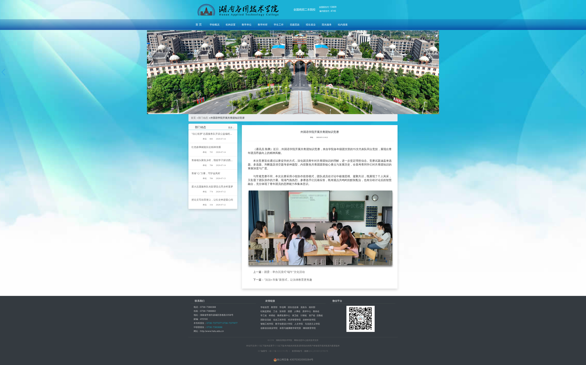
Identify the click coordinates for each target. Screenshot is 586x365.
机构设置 (230, 24)
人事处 (297, 311)
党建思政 (295, 24)
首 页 (198, 24)
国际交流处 (265, 319)
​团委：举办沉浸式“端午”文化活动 (284, 271)
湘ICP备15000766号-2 (279, 351)
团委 (290, 311)
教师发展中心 (283, 315)
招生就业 (311, 24)
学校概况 (214, 24)
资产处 (312, 315)
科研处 (272, 315)
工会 (275, 311)
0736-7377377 (214, 323)
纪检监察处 (265, 311)
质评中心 (306, 311)
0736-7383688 (214, 327)
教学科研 (263, 24)
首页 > (194, 117)
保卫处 (295, 315)
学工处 (263, 315)
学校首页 (264, 307)
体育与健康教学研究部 (290, 328)
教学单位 (246, 24)
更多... (231, 127)
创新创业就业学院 (269, 328)
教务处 (316, 311)
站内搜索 (343, 24)
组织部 (312, 307)
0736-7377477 (229, 323)
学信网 (282, 307)
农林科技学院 (309, 319)
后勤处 (320, 315)
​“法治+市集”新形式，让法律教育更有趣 (288, 279)
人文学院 (298, 323)
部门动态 (203, 117)
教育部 (274, 307)
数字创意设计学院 (283, 323)
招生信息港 (293, 307)
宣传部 (282, 311)
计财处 (303, 315)
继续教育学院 (309, 328)
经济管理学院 (294, 319)
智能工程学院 (266, 323)
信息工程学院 (279, 319)
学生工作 (279, 24)
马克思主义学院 (312, 323)
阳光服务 (327, 24)
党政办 (303, 307)
